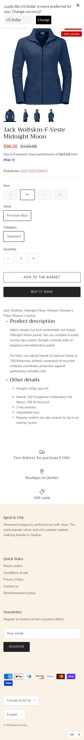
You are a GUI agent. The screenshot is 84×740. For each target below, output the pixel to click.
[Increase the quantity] (33, 258)
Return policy (12, 566)
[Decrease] (8, 258)
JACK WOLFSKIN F (34, 171)
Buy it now (42, 292)
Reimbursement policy (19, 593)
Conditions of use (15, 573)
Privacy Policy (13, 579)
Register (16, 647)
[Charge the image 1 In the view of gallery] (42, 65)
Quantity (9, 249)
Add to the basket (41, 277)
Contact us (11, 586)
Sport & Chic (20, 725)
